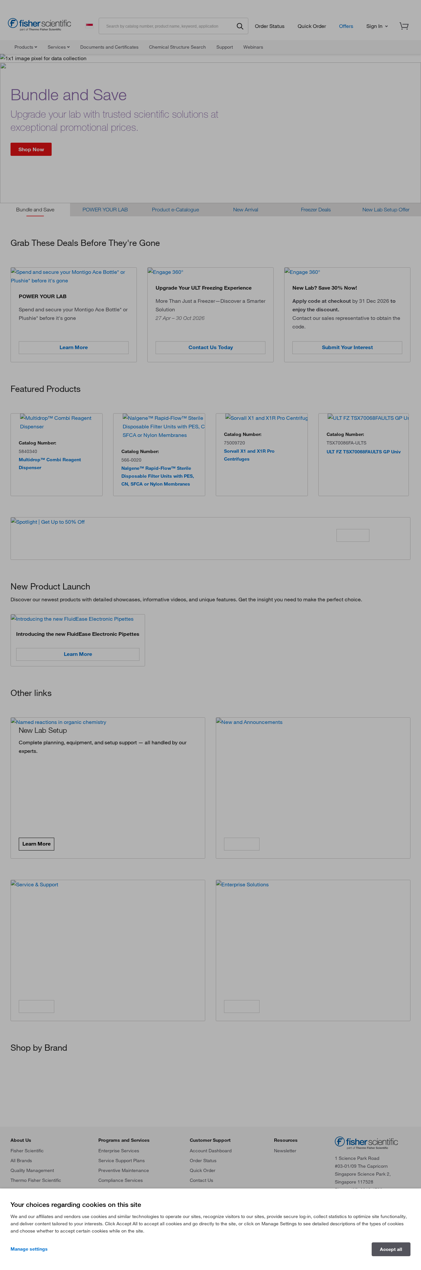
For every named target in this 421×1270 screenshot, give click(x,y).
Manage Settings (29, 1249)
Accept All (391, 1249)
